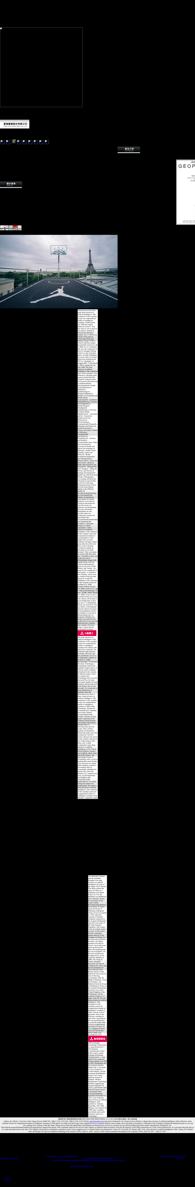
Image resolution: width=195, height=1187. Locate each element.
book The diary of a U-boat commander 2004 (62, 1156)
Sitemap (7, 1178)
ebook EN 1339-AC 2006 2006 (81, 1166)
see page (180, 1158)
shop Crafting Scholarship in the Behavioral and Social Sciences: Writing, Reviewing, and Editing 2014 (89, 1160)
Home (7, 1180)
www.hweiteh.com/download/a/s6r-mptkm (98, 1158)
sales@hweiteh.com (96, 1121)
